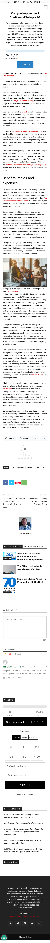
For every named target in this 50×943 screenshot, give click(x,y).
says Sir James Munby (23, 101)
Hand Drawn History (12, 823)
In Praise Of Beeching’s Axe (34, 823)
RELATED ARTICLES (12, 547)
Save (19, 483)
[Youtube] (39, 923)
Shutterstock (13, 291)
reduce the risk (37, 375)
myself (24, 112)
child (12, 467)
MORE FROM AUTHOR (33, 547)
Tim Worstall (25, 533)
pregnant (30, 467)
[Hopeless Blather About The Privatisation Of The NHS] (9, 585)
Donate (27, 64)
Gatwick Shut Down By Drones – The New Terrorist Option (37, 501)
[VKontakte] (32, 923)
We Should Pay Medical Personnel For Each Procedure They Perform (30, 556)
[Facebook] (10, 923)
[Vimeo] (25, 923)
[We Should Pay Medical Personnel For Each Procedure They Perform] (9, 556)
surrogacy (40, 467)
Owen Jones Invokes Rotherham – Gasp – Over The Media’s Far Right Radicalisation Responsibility (24, 832)
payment (20, 467)
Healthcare (7, 558)
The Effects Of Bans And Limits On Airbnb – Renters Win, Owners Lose (14, 502)
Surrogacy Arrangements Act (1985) (27, 131)
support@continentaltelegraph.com (25, 916)
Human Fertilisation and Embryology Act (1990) (26, 165)
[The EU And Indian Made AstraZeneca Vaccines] (9, 569)
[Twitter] (18, 923)
